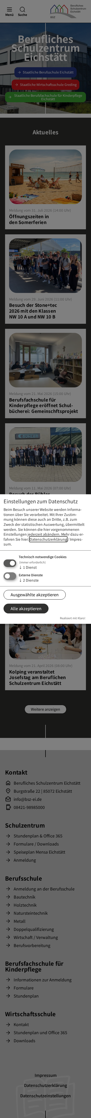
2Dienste (29, 580)
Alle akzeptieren (26, 608)
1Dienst (28, 567)
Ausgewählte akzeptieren (35, 594)
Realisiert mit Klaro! (72, 618)
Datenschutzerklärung (48, 539)
